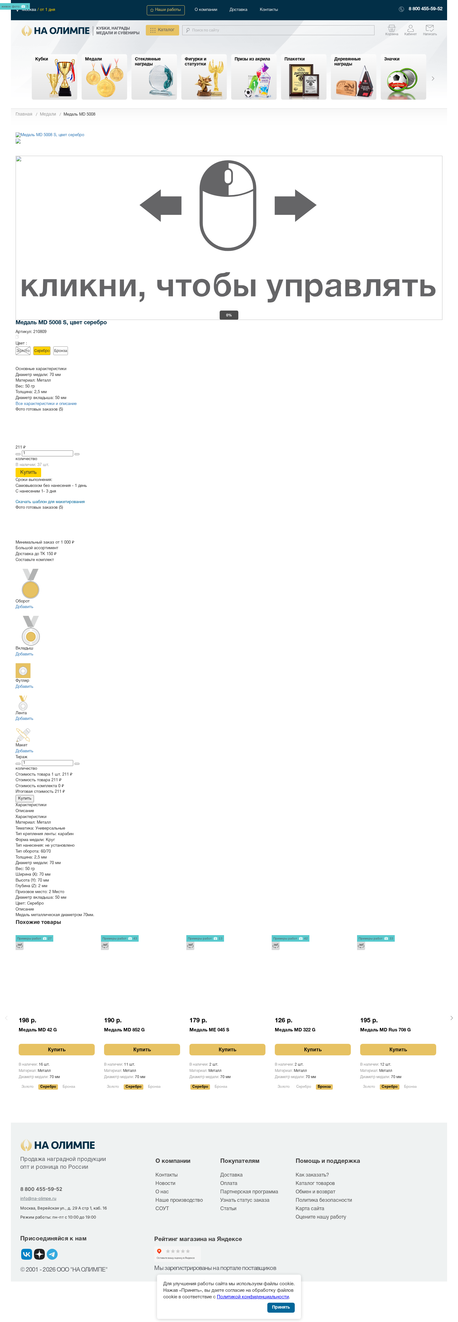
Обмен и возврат (315, 1192)
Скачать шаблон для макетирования (50, 502)
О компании (206, 10)
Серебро (42, 351)
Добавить (24, 607)
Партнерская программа (249, 1192)
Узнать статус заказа (245, 1200)
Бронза (60, 351)
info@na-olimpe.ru (38, 1198)
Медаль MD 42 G (38, 1030)
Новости (165, 1184)
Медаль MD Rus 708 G (385, 1030)
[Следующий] (452, 1018)
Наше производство (179, 1200)
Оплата (228, 1184)
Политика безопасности (324, 1200)
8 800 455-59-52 (425, 9)
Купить (28, 472)
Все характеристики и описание (46, 404)
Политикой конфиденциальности (253, 1297)
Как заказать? (312, 1175)
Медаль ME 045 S (209, 1030)
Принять (281, 1307)
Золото (23, 351)
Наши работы (168, 10)
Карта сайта (310, 1209)
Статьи (228, 1209)
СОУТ (162, 1209)
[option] (54, 77)
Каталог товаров (315, 1184)
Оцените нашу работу (321, 1217)
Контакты (269, 10)
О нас (162, 1192)
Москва (29, 10)
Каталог (166, 30)
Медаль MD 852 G (124, 1030)
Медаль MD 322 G (295, 1030)
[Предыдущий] (6, 1018)
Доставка (238, 10)
